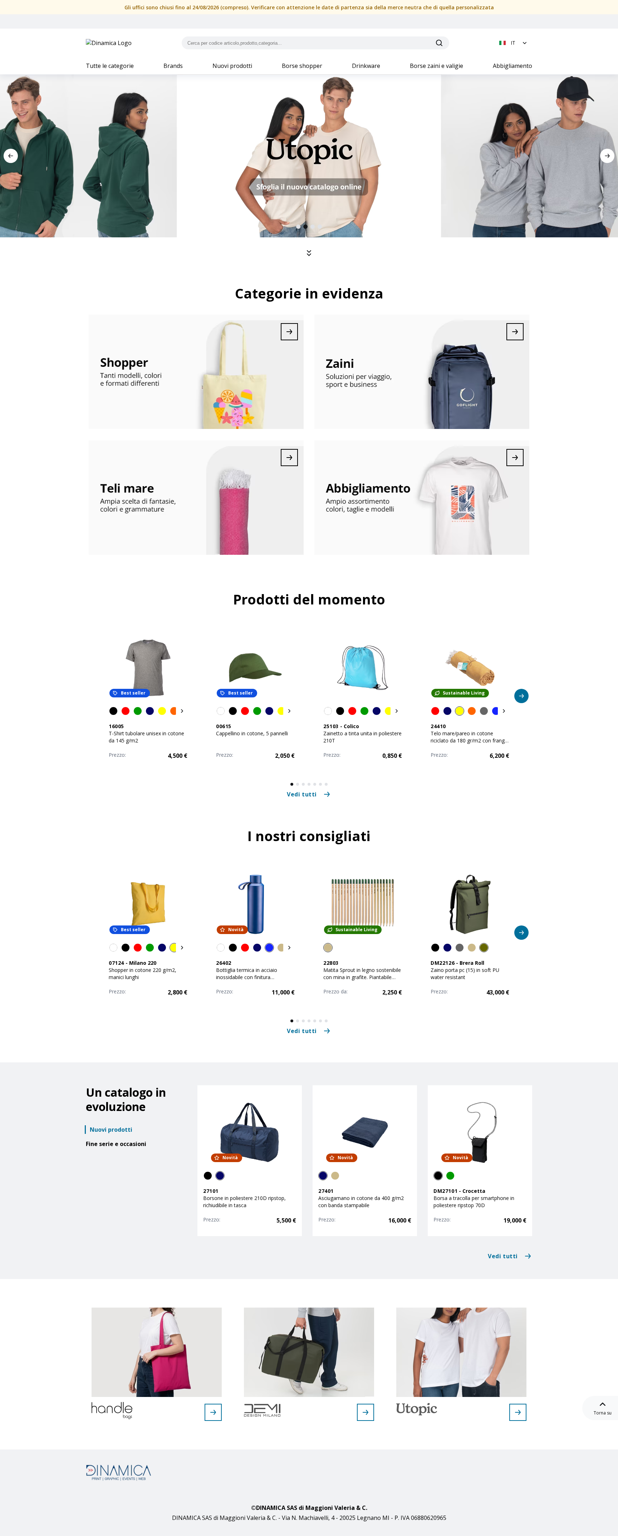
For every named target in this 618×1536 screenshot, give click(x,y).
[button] (513, 42)
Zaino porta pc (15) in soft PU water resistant (465, 974)
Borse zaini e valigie (436, 66)
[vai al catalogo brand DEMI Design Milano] (365, 1412)
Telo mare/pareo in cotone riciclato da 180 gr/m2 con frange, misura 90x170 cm (470, 740)
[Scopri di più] (196, 372)
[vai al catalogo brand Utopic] (517, 1412)
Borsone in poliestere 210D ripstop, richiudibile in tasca (244, 1202)
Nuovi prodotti (232, 66)
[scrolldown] (309, 253)
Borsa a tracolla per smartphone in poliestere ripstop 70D (473, 1202)
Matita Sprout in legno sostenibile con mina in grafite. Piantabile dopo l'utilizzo (362, 977)
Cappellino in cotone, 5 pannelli (252, 733)
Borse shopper (302, 66)
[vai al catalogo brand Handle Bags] (213, 1412)
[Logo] (109, 43)
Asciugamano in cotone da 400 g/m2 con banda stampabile (361, 1202)
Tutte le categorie (110, 66)
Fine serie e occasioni (116, 1144)
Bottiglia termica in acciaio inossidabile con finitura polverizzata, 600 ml (246, 977)
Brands (173, 66)
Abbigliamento (512, 66)
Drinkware (366, 66)
